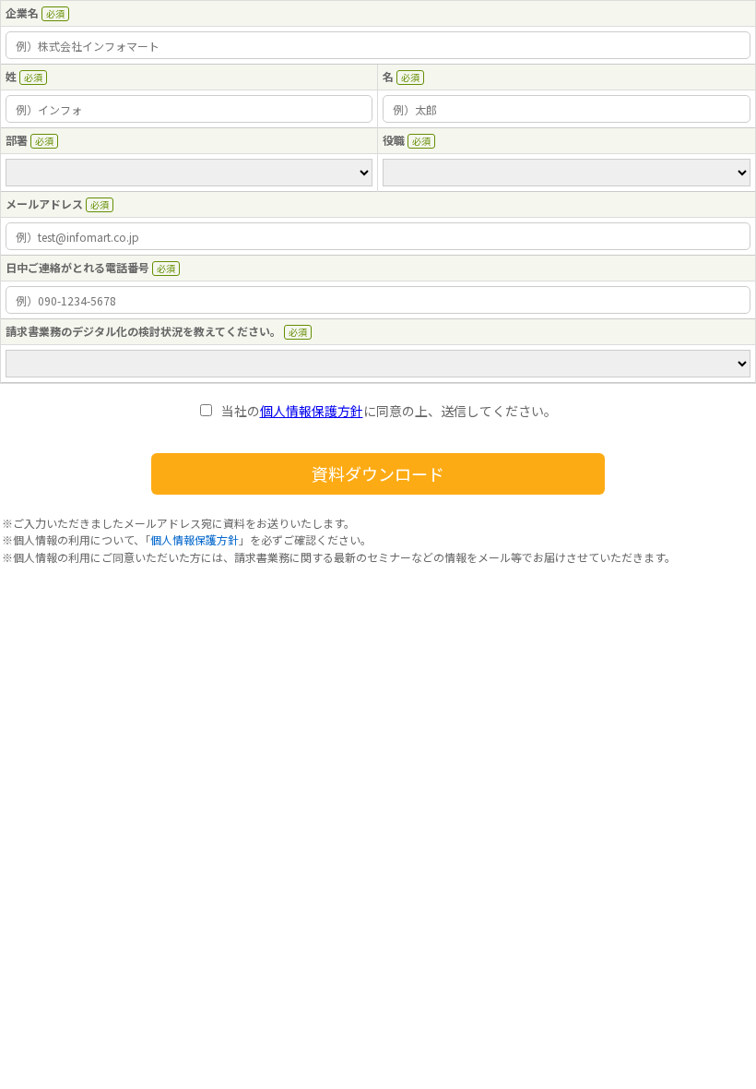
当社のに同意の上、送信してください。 (389, 411)
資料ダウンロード (378, 473)
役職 (394, 140)
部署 (17, 140)
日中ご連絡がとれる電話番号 (77, 267)
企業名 (22, 12)
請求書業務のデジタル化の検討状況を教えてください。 (143, 331)
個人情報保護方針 (311, 410)
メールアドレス (44, 203)
